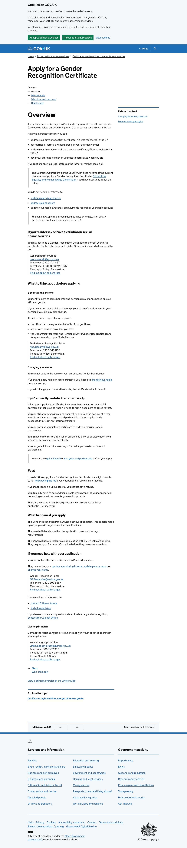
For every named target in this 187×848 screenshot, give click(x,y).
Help (30, 822)
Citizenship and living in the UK (45, 785)
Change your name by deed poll (132, 116)
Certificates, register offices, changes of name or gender (99, 56)
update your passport (43, 202)
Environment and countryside (89, 772)
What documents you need (43, 99)
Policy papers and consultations (136, 785)
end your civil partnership (78, 458)
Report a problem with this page (139, 727)
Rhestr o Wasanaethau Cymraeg (46, 826)
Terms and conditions (111, 822)
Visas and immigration (85, 797)
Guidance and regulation (132, 772)
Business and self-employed (43, 772)
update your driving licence (46, 198)
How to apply (37, 103)
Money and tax (81, 785)
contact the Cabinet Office (43, 617)
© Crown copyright (148, 839)
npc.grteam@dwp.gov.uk (44, 346)
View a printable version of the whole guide (51, 680)
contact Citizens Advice (44, 603)
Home (31, 56)
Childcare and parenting (41, 779)
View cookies (103, 37)
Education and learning (86, 760)
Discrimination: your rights (130, 121)
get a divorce (53, 458)
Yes (63, 727)
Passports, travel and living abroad (92, 791)
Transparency (125, 791)
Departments (125, 760)
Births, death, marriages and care (46, 766)
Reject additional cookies (78, 37)
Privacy (40, 822)
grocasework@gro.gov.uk (44, 259)
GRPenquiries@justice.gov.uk (46, 579)
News (121, 766)
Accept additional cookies (43, 37)
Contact (92, 822)
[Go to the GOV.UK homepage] (39, 48)
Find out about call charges (45, 272)
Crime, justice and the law (42, 791)
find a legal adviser (41, 608)
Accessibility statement (71, 822)
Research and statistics (131, 779)
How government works (131, 797)
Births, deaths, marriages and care (53, 56)
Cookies (51, 822)
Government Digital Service (81, 826)
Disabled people (37, 797)
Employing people (83, 766)
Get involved (125, 803)
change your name (101, 379)
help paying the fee (45, 480)
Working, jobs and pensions (88, 803)
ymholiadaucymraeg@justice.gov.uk (50, 645)
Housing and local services (88, 779)
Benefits (32, 760)
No (80, 727)
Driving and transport (40, 803)
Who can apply (38, 95)
